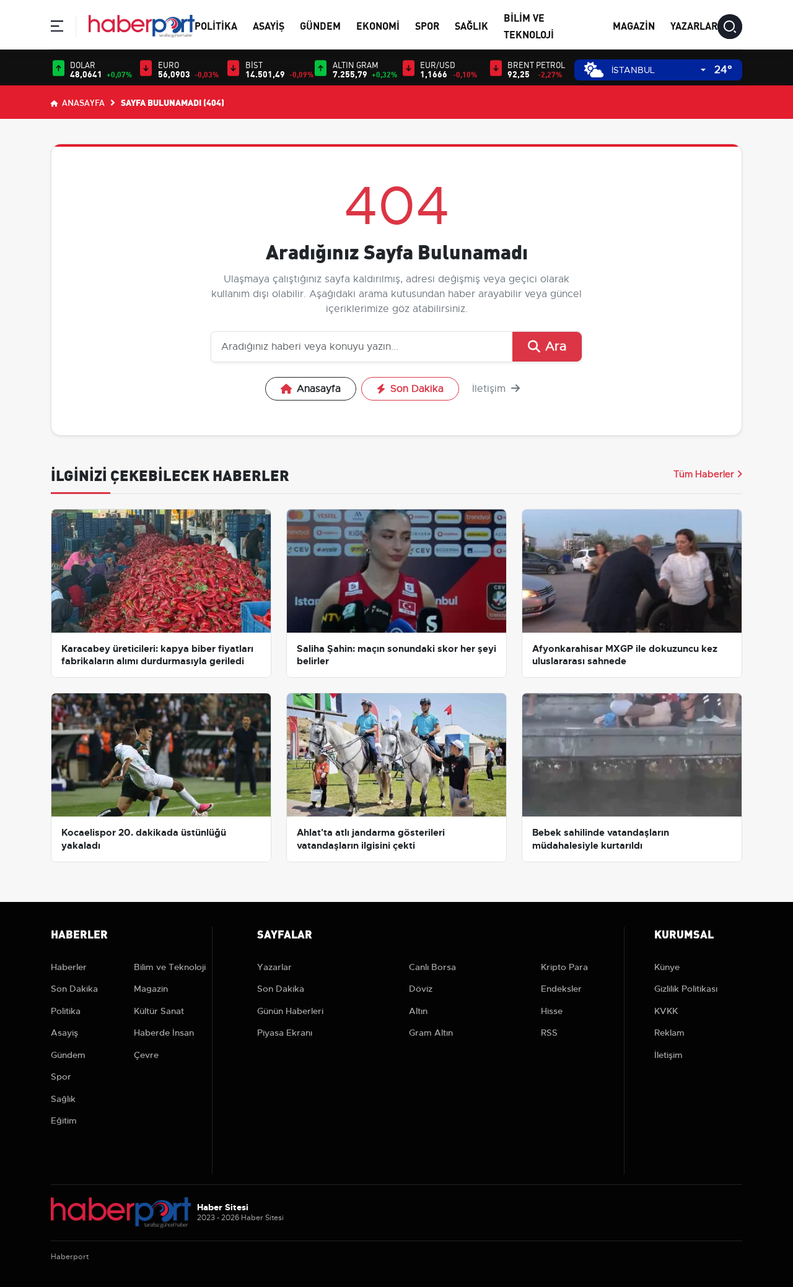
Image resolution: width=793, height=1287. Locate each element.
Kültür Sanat (159, 1010)
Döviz (420, 988)
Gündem (320, 25)
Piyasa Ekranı (284, 1032)
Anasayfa (82, 102)
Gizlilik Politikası (685, 988)
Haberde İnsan (164, 1032)
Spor (427, 25)
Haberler (69, 967)
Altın (418, 1010)
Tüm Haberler (703, 474)
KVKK (666, 1010)
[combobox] (658, 70)
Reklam (669, 1032)
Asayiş (268, 25)
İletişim (490, 389)
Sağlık (471, 25)
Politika (216, 25)
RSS (549, 1032)
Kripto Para (564, 967)
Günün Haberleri (290, 1010)
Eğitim (64, 1120)
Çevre (146, 1054)
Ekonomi (378, 25)
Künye (667, 967)
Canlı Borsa (432, 967)
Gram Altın (431, 1032)
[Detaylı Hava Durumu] (593, 69)
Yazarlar (693, 25)
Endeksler (561, 988)
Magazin (634, 25)
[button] (57, 28)
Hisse (552, 1010)
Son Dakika (417, 389)
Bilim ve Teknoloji (170, 967)
